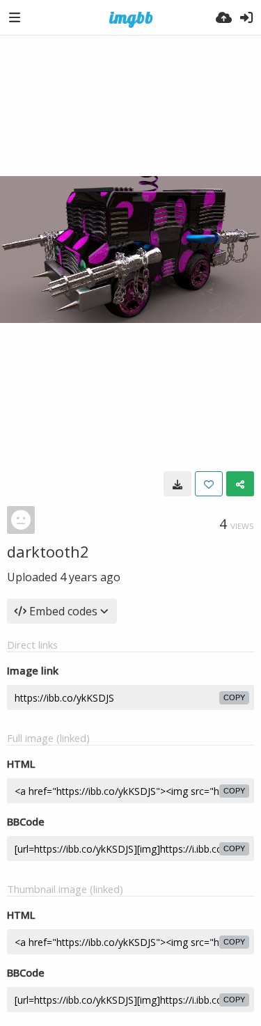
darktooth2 (48, 551)
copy (234, 697)
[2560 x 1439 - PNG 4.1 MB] (177, 483)
